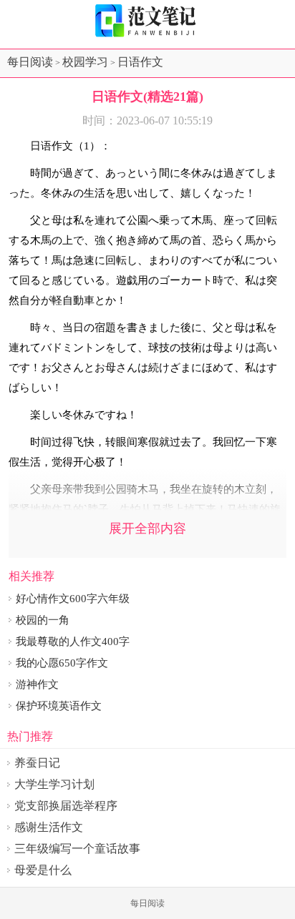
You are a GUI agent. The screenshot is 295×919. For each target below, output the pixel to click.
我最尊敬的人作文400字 (73, 641)
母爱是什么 (43, 870)
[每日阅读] (147, 20)
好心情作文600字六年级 (73, 598)
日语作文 (140, 62)
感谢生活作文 (48, 827)
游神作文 (37, 684)
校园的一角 (42, 620)
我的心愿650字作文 (62, 663)
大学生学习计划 (54, 784)
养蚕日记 (37, 763)
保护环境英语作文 (59, 706)
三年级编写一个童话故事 (77, 848)
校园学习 (85, 62)
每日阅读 (30, 62)
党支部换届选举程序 (65, 806)
